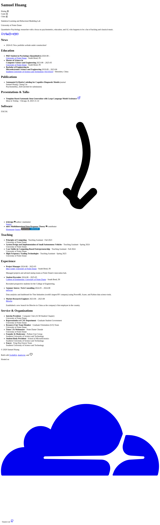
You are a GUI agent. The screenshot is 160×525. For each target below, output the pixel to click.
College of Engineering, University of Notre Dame (26, 279)
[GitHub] (12, 522)
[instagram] (9, 34)
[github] (2, 34)
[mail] (17, 34)
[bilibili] (15, 34)
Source (9, 224)
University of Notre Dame (16, 58)
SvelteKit (13, 355)
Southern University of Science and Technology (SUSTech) (29, 72)
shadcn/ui (21, 355)
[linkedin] (7, 34)
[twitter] (5, 34)
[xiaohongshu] (12, 34)
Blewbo (9, 301)
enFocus (9, 290)
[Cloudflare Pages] (80, 518)
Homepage (10, 229)
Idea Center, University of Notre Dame (21, 269)
